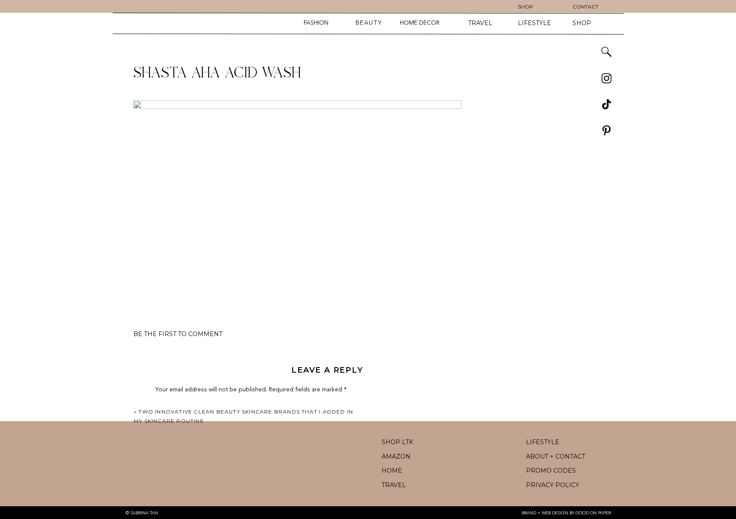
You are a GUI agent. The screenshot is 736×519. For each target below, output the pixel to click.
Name (165, 513)
